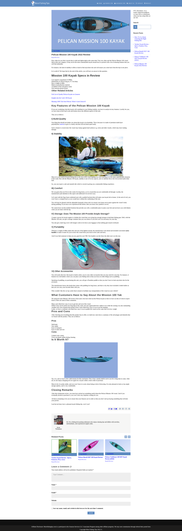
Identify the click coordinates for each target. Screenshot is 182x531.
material (62, 124)
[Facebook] (126, 408)
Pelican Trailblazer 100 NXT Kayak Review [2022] (141, 58)
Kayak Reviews (55, 57)
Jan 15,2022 (56, 51)
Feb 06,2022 (56, 454)
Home (100, 3)
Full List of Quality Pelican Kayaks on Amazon (65, 94)
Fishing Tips (109, 3)
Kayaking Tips (120, 3)
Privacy (148, 3)
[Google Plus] (123, 408)
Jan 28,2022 (110, 453)
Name (53, 485)
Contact (140, 3)
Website (53, 500)
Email (53, 492)
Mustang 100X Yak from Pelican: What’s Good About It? (68, 101)
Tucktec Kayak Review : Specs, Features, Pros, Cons (142, 45)
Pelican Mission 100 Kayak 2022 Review (141, 64)
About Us (131, 3)
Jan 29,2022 (83, 454)
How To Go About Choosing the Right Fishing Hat (140, 38)
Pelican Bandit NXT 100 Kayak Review (90, 457)
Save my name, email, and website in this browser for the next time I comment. (78, 508)
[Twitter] (120, 408)
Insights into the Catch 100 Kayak (61, 98)
